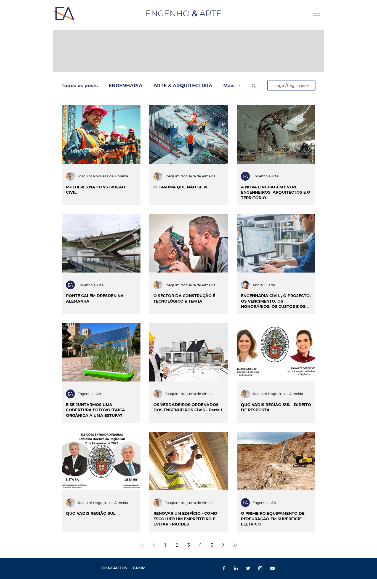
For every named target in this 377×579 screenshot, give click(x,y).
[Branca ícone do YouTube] (272, 568)
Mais (228, 85)
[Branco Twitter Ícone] (248, 568)
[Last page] (235, 545)
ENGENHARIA (125, 85)
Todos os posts (80, 85)
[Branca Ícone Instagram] (260, 568)
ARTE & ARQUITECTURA (182, 85)
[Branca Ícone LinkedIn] (236, 568)
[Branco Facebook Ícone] (224, 568)
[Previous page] (154, 545)
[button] (316, 13)
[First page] (142, 545)
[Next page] (223, 545)
